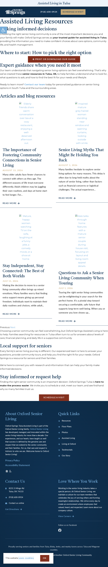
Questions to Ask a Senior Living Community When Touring (81, 278)
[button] (3, 30)
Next (12, 327)
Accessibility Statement (17, 465)
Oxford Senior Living (39, 429)
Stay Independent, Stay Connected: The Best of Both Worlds (23, 271)
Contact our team (34, 84)
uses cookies (26, 558)
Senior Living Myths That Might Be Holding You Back (81, 155)
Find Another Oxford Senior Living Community (71, 555)
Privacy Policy (12, 460)
